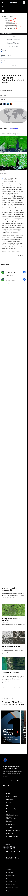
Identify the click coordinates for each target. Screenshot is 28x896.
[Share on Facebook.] (4, 104)
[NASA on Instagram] (7, 847)
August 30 (8, 245)
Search (13, 65)
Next (19, 687)
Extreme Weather (11, 133)
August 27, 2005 (8, 181)
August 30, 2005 (8, 178)
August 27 (15, 245)
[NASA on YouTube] (14, 847)
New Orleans (10, 239)
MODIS (16, 128)
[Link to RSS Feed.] (11, 104)
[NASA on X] (11, 847)
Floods (18, 133)
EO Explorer (13, 46)
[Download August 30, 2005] (24, 272)
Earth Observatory (13, 40)
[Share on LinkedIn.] (8, 104)
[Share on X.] (1, 104)
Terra (11, 128)
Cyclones (3, 133)
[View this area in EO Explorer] (13, 115)
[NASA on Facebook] (4, 847)
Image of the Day (13, 43)
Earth (13, 36)
